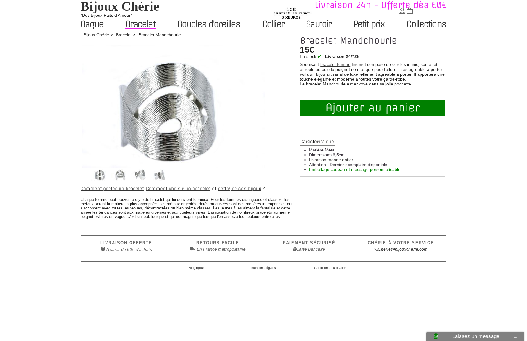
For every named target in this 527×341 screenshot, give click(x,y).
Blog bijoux (197, 268)
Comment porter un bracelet (112, 188)
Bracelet (140, 24)
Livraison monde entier (331, 159)
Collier (273, 24)
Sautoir (318, 24)
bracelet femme (335, 64)
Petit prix (369, 24)
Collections (426, 24)
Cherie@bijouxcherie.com (403, 249)
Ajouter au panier (372, 107)
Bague (92, 24)
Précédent (84, 177)
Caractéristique (317, 141)
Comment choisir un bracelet (178, 188)
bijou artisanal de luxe (337, 74)
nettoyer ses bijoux (239, 188)
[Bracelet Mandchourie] (100, 179)
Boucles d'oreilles (208, 24)
